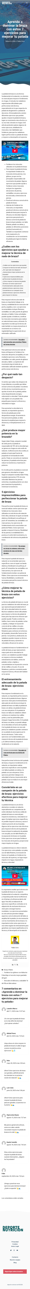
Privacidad (15, 1242)
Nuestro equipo (15, 1260)
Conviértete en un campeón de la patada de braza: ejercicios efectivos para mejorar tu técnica (14, 293)
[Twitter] (15, 965)
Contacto (15, 1257)
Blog (15, 1262)
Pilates (10, 970)
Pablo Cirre (20, 41)
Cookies (15, 1244)
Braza (6, 970)
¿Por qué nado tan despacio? (12, 270)
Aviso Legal (15, 1246)
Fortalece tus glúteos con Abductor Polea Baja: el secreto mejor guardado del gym (14, 975)
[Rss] (17, 965)
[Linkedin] (12, 965)
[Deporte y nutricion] (8, 3)
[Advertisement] (15, 58)
